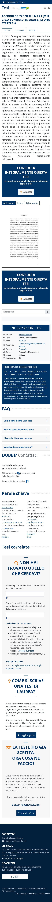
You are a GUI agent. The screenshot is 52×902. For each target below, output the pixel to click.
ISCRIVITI (15, 876)
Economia (22, 349)
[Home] (20, 8)
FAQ (17, 894)
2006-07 (22, 340)
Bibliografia (32, 203)
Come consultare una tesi (18, 420)
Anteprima (8, 203)
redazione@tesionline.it (15, 468)
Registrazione (11, 2)
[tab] (26, 420)
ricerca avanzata (26, 650)
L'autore (19, 30)
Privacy (23, 894)
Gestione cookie (43, 894)
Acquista (27, 191)
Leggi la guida (28, 735)
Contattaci (32, 894)
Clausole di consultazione (18, 438)
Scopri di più (25, 813)
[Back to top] (47, 897)
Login (22, 2)
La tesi (7, 30)
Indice (32, 30)
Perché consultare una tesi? (19, 429)
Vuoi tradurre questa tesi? (18, 446)
